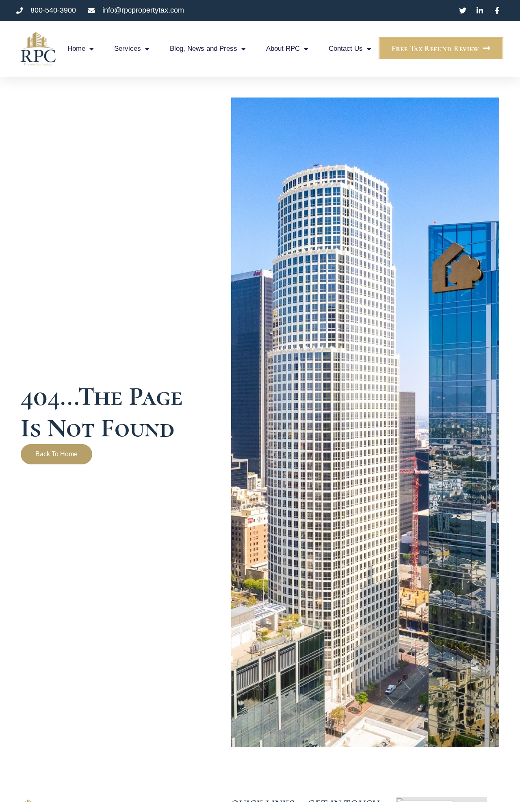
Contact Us (346, 48)
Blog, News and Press (203, 48)
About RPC (283, 48)
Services (127, 48)
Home (76, 48)
